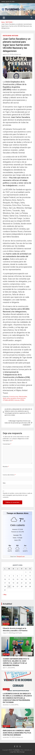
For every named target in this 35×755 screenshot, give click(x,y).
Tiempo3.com (21, 556)
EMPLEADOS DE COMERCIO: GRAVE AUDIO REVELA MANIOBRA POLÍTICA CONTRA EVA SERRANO (17, 733)
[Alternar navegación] (3, 18)
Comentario (7, 444)
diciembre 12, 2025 (8, 705)
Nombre (6, 466)
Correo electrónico (9, 475)
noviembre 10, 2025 (8, 737)
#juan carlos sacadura (9, 398)
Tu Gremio (16, 750)
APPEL (13, 667)
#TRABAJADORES (8, 400)
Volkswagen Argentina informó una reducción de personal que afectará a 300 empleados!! (17, 423)
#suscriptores (21, 398)
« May (4, 594)
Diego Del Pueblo (17, 633)
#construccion (13, 396)
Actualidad (7, 604)
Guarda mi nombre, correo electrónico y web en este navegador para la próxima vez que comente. (17, 495)
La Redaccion (17, 54)
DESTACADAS (7, 35)
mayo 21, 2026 (7, 633)
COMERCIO (6, 726)
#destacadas (23, 396)
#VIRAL (22, 400)
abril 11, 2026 (7, 667)
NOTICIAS (15, 35)
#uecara (17, 400)
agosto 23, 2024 (7, 54)
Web (4, 483)
